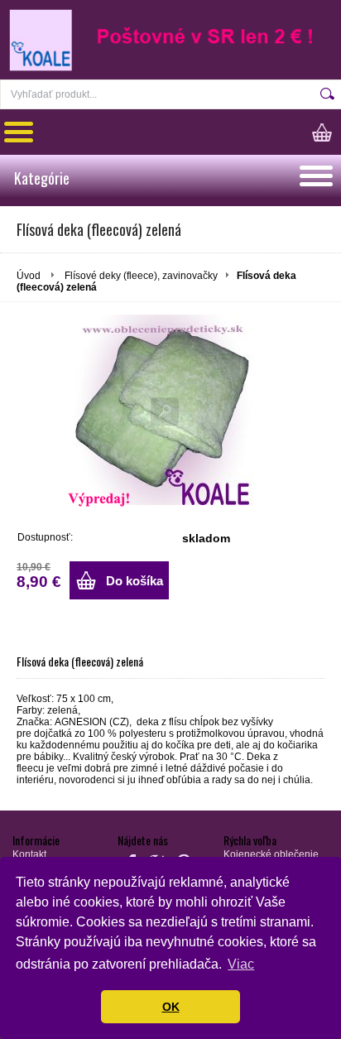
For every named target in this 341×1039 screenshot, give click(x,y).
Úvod (29, 275)
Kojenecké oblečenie (271, 854)
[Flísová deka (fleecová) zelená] (171, 410)
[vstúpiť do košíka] (326, 132)
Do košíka (134, 581)
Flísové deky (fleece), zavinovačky (141, 275)
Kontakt (29, 854)
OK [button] (171, 1006)
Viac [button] (241, 964)
